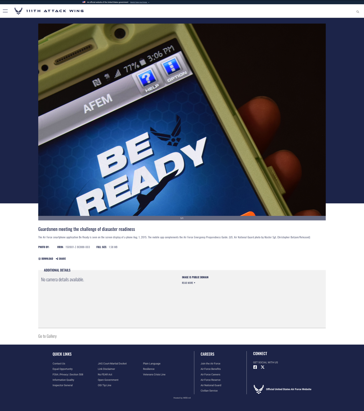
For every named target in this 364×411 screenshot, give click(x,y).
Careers (207, 354)
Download (47, 258)
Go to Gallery (47, 336)
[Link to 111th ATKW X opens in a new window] (262, 367)
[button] (140, 2)
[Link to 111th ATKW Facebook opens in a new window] (255, 367)
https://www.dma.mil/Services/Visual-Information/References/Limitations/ (215, 297)
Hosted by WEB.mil (182, 398)
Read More (188, 283)
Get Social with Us (265, 362)
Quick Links (62, 354)
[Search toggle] (358, 11)
